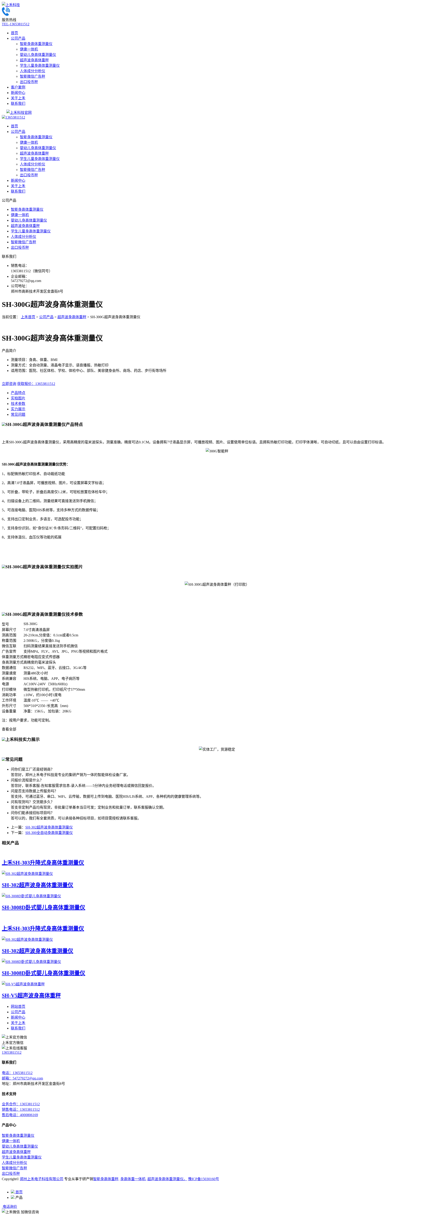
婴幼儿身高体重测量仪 (38, 55)
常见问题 (18, 414)
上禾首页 (28, 317)
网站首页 (18, 1006)
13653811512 (15, 117)
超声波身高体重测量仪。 (167, 1179)
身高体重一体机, (133, 1179)
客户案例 (18, 87)
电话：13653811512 (17, 1073)
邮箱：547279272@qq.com (22, 1078)
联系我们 (18, 103)
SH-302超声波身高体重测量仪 (49, 827)
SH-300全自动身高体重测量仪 (49, 833)
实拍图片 (18, 398)
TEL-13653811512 (15, 24)
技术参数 (18, 404)
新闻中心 (18, 93)
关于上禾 (18, 98)
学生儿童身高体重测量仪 (40, 65)
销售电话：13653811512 (21, 1109)
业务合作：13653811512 (21, 1104)
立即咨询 (9, 384)
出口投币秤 (29, 82)
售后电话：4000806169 (20, 1115)
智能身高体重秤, (106, 1179)
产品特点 (18, 393)
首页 (14, 33)
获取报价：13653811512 (36, 384)
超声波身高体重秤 (34, 60)
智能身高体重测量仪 (36, 44)
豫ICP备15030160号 (203, 1179)
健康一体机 (29, 49)
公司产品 (18, 38)
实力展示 (18, 409)
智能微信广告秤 (32, 76)
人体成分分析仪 (32, 71)
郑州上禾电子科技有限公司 (41, 1179)
